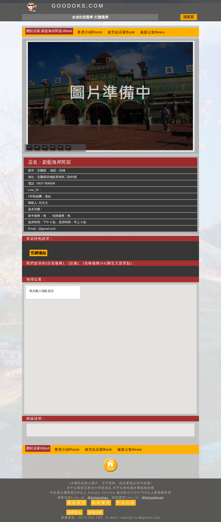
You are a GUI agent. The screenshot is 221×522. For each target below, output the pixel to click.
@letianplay (98, 497)
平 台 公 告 (125, 502)
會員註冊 (95, 512)
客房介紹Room (89, 32)
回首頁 (188, 17)
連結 (48, 196)
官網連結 (38, 253)
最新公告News (152, 32)
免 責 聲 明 (101, 502)
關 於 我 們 (76, 502)
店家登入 (74, 512)
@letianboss (153, 497)
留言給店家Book (121, 32)
